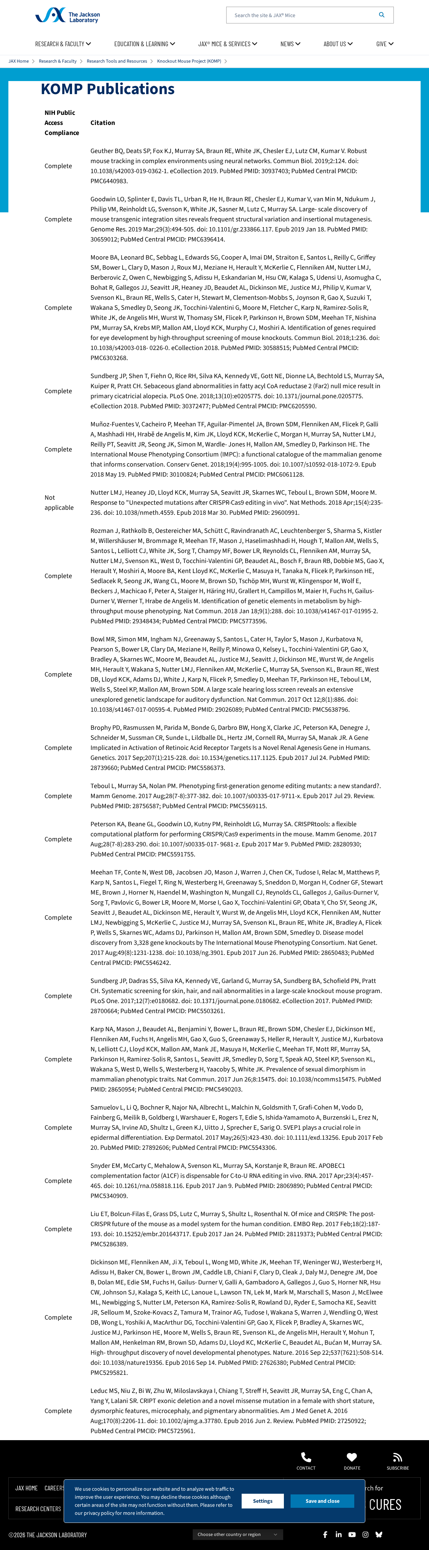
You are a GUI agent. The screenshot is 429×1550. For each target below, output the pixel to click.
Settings (262, 1501)
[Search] (381, 15)
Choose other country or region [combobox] (229, 1534)
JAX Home (18, 61)
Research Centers (38, 1509)
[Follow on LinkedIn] (338, 1534)
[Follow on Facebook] (325, 1534)
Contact (306, 1468)
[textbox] (310, 15)
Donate (352, 1468)
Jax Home (26, 1488)
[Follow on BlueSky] (378, 1534)
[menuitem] (63, 44)
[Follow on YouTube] (352, 1534)
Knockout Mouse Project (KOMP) (189, 61)
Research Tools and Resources (117, 61)
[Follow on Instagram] (365, 1534)
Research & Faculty (58, 61)
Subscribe (398, 1468)
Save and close (323, 1501)
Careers (55, 1488)
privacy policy (99, 1513)
